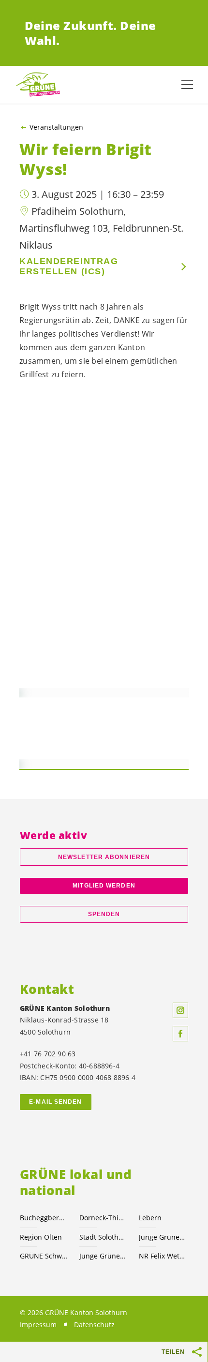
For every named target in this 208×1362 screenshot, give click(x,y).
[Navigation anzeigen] (187, 84)
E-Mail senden (55, 1101)
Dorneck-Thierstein (103, 1217)
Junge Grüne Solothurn (163, 1237)
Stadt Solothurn (103, 1237)
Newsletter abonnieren (104, 857)
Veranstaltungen (56, 127)
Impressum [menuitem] (38, 1324)
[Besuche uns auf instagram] (180, 1010)
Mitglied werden (104, 885)
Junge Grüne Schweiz (103, 1255)
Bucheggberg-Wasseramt (44, 1217)
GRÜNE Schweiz (44, 1255)
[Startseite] (39, 85)
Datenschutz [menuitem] (94, 1324)
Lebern (150, 1217)
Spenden (104, 914)
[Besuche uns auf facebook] (180, 1033)
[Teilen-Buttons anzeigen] (197, 1352)
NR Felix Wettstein (163, 1255)
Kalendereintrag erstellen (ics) (68, 266)
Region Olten (41, 1237)
